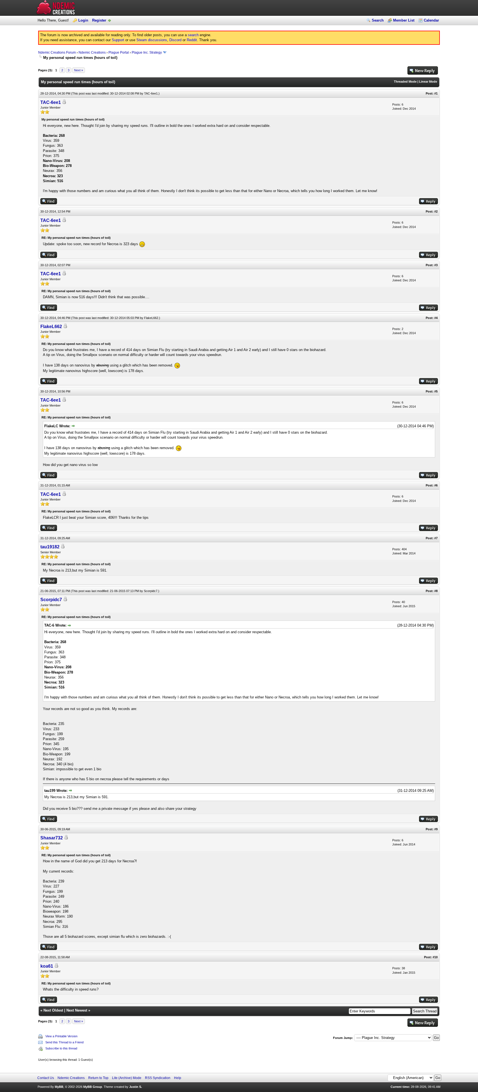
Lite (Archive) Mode (126, 1078)
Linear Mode (428, 81)
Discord (175, 40)
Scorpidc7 (150, 591)
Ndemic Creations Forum (57, 52)
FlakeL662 (151, 318)
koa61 (46, 966)
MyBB (59, 1086)
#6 (436, 485)
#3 (436, 265)
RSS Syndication (157, 1078)
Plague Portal (118, 52)
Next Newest (76, 1010)
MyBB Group (92, 1086)
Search (378, 20)
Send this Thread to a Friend (64, 1042)
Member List (403, 20)
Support (118, 40)
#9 (436, 829)
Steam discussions (151, 40)
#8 (436, 591)
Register (99, 20)
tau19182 (49, 546)
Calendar (431, 20)
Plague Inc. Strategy (147, 52)
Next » (78, 70)
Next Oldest (53, 1010)
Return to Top (98, 1078)
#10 (435, 957)
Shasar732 (51, 838)
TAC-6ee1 (151, 93)
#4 (436, 318)
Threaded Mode (405, 81)
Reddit (192, 40)
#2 (436, 211)
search (193, 35)
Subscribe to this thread (61, 1048)
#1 (436, 93)
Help (177, 1078)
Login (83, 20)
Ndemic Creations (92, 52)
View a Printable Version (61, 1036)
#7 (436, 538)
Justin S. (135, 1086)
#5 (436, 391)
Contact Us (45, 1078)
